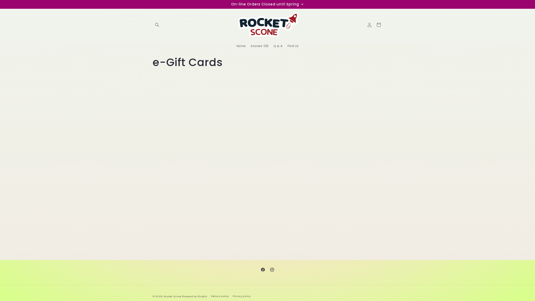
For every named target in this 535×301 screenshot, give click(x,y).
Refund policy (220, 296)
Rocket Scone (172, 296)
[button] (157, 24)
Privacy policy (242, 296)
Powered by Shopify (194, 296)
